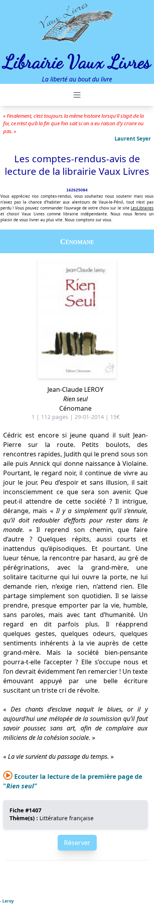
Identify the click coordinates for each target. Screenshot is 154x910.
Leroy (8, 901)
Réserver (77, 842)
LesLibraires (142, 208)
